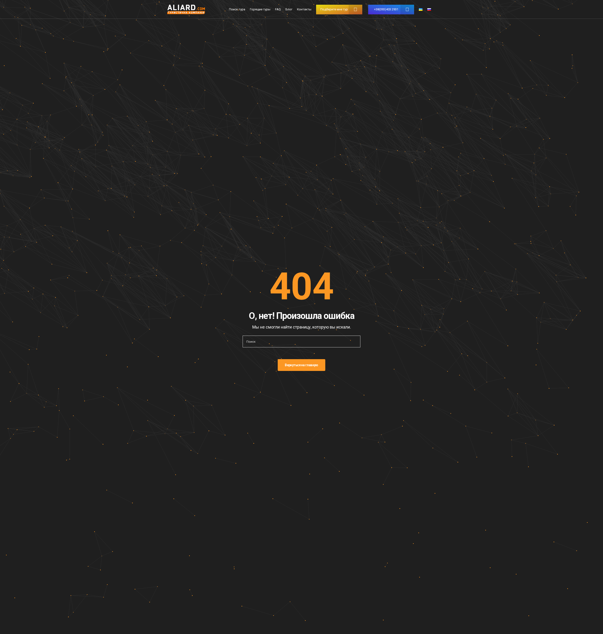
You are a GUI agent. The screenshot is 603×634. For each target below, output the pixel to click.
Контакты (304, 9)
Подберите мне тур (334, 9)
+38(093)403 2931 (386, 9)
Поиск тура (237, 9)
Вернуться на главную (301, 365)
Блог (288, 9)
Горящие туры (260, 9)
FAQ (278, 9)
